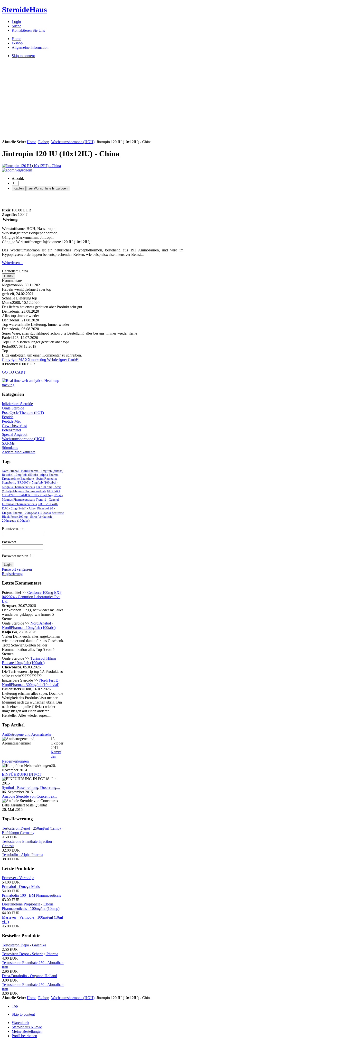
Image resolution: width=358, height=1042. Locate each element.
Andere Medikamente (18, 452)
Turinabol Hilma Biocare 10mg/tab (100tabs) (29, 660)
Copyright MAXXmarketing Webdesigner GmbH (40, 359)
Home (31, 142)
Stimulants (10, 448)
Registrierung (12, 574)
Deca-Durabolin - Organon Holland (29, 976)
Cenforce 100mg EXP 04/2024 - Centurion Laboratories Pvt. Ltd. (32, 596)
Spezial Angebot (14, 434)
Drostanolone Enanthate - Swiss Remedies (29, 478)
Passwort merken (15, 556)
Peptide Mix (11, 421)
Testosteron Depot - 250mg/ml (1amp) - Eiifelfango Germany (32, 830)
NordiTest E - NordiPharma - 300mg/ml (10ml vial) (31, 682)
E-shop (43, 142)
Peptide (7, 417)
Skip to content (23, 1014)
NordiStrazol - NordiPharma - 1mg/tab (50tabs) (32, 471)
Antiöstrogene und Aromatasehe (26, 734)
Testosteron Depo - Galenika (24, 945)
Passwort (9, 542)
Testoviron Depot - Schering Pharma (30, 954)
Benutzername (13, 528)
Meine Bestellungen (27, 1031)
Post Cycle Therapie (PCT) (23, 412)
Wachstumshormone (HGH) (72, 142)
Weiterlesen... (12, 263)
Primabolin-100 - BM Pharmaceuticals (31, 895)
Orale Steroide (13, 408)
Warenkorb (20, 1023)
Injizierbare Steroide (17, 404)
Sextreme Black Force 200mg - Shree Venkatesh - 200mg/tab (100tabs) (33, 516)
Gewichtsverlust (14, 426)
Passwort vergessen (17, 569)
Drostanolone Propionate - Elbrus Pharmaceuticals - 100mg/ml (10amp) (30, 906)
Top (15, 1006)
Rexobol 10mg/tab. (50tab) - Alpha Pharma (30, 474)
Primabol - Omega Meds (21, 886)
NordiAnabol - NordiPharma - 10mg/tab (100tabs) (29, 625)
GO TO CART (14, 372)
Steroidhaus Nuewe (27, 1027)
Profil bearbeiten (24, 1036)
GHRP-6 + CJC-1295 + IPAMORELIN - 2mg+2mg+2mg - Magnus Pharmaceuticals (32, 495)
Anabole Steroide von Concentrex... (29, 796)
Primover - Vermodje (18, 878)
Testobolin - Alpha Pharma (22, 855)
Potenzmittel (11, 430)
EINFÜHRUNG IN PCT (21, 774)
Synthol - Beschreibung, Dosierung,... (31, 787)
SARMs (8, 443)
